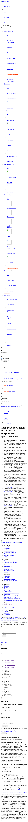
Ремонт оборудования (9, 579)
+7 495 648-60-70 (17, 617)
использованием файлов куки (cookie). (11, 731)
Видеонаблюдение (9, 31)
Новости (6, 588)
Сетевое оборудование (10, 194)
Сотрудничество (8, 591)
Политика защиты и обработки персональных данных (12, 596)
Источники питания (9, 164)
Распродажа (7, 293)
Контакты (6, 586)
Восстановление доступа (10, 580)
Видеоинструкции (9, 581)
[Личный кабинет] (1, 404)
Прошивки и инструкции (10, 560)
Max (2, 620)
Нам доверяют (7, 594)
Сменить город (5, 401)
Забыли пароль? (5, 639)
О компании (7, 587)
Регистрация (4, 642)
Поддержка (7, 295)
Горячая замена (8, 566)
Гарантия (6, 577)
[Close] (1, 626)
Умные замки (7, 271)
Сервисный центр (8, 569)
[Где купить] (1, 394)
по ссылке (17, 789)
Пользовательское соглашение (12, 598)
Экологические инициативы (11, 593)
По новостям (5, 360)
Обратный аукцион (9, 555)
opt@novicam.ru (11, 618)
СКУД (5, 110)
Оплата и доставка (9, 570)
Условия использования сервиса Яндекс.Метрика (14, 792)
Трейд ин (6, 567)
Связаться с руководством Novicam (13, 600)
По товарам (5, 358)
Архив (5, 556)
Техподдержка (7, 576)
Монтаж (6, 572)
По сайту (4, 361)
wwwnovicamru (8, 487)
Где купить (7, 590)
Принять (3, 733)
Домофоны (7, 84)
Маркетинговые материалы (11, 562)
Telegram (6, 620)
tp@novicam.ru (14, 620)
